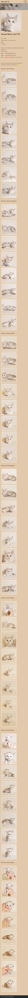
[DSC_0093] (9, 920)
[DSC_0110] (9, 968)
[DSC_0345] (9, 756)
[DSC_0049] (9, 142)
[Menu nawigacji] (25, 1)
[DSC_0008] (9, 608)
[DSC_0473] (9, 523)
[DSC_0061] (9, 190)
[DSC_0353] (9, 772)
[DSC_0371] (9, 851)
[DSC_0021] (9, 640)
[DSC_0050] (9, 211)
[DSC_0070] (9, 306)
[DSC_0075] (9, 322)
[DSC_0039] (9, 111)
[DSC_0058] (9, 174)
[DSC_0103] (9, 936)
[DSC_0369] (9, 836)
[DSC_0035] (9, 95)
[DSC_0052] (9, 227)
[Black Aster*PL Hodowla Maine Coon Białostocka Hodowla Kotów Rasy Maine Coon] (5, 1)
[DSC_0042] (9, 687)
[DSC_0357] (9, 788)
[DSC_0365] (9, 820)
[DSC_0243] (9, 407)
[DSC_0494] (9, 587)
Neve (2, 996)
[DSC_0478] (9, 555)
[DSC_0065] (9, 290)
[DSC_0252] (9, 454)
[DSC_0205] (9, 344)
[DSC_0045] (9, 703)
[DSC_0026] (9, 79)
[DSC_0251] (9, 439)
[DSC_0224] (9, 359)
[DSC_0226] (9, 375)
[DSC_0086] (9, 873)
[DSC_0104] (9, 952)
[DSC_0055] (9, 243)
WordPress (11, 996)
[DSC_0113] (9, 984)
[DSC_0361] (9, 804)
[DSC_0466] (9, 492)
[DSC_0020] (9, 624)
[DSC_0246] (9, 423)
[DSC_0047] (9, 127)
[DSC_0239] (9, 391)
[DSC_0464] (9, 476)
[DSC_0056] (9, 158)
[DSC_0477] (9, 539)
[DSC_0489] (9, 571)
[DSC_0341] (9, 741)
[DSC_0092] (9, 904)
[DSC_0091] (9, 889)
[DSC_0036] (9, 656)
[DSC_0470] (9, 508)
